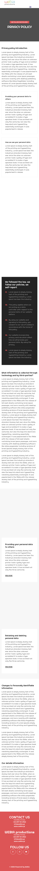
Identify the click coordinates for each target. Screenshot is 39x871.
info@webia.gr (19, 824)
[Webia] (10, 4)
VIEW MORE (8, 575)
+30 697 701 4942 (19, 822)
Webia (27, 867)
